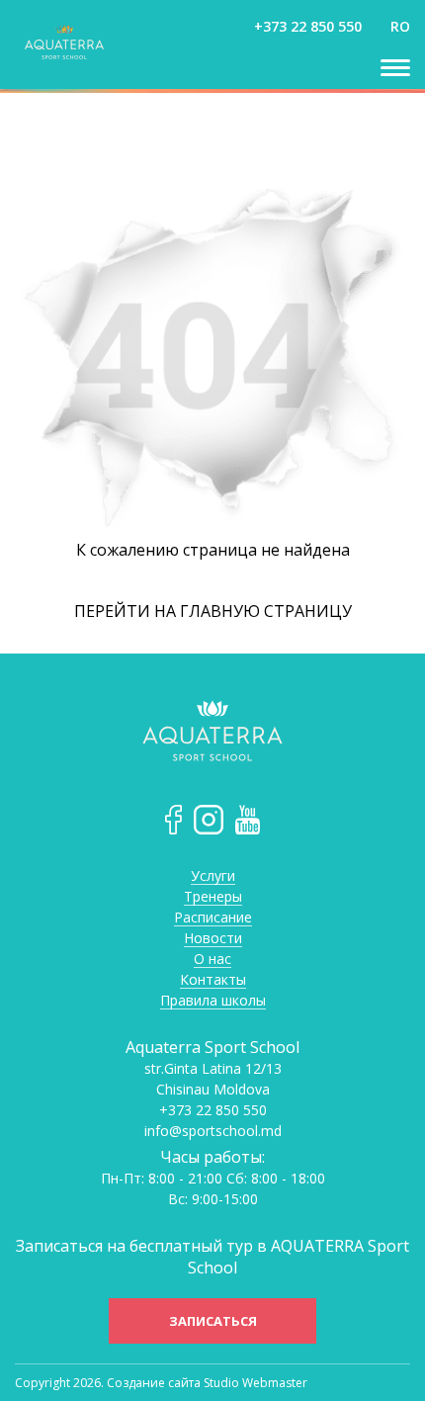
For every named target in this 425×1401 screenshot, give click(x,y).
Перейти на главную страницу (213, 611)
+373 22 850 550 (308, 26)
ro (400, 26)
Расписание (213, 918)
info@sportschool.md (213, 1131)
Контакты (213, 980)
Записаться (213, 1321)
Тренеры (213, 897)
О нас (212, 959)
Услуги (213, 876)
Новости (213, 938)
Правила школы (213, 1001)
